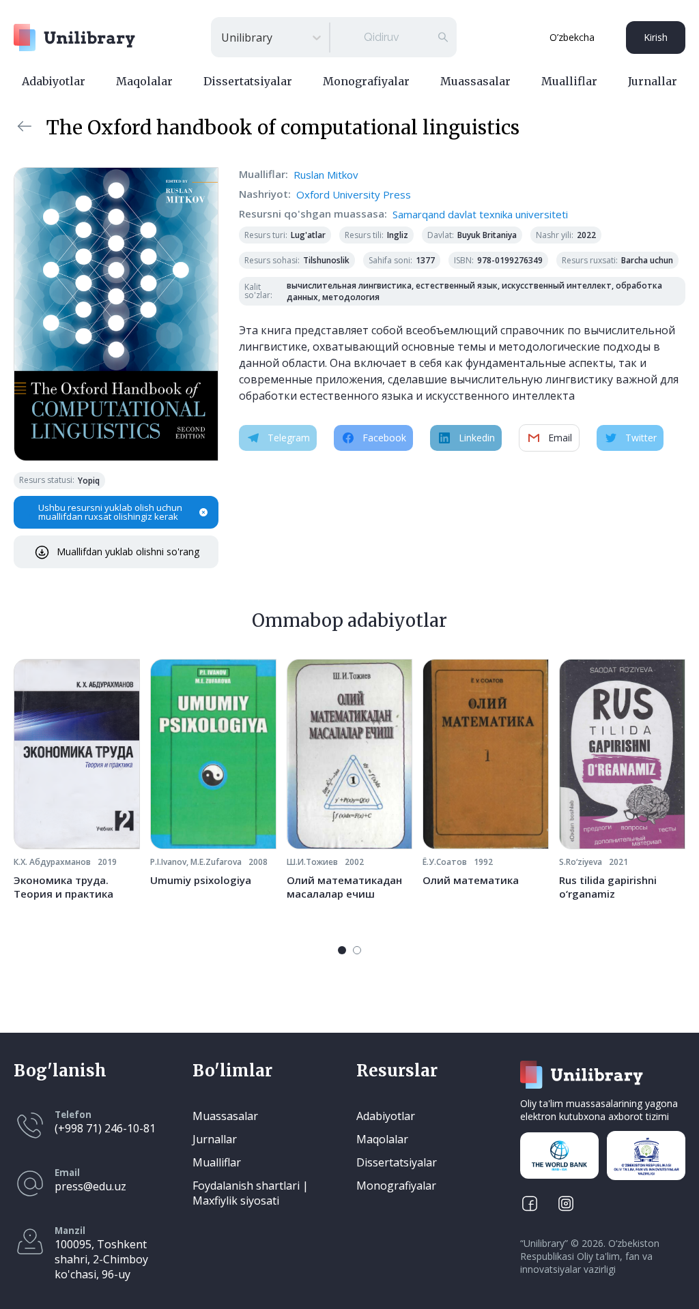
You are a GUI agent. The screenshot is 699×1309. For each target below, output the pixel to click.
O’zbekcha (572, 37)
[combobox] (222, 37)
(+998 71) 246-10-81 (105, 1128)
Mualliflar (569, 81)
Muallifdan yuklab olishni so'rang (128, 551)
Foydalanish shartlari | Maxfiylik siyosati (250, 1193)
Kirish (656, 37)
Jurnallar (652, 81)
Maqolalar (144, 81)
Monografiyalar (366, 81)
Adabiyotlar (53, 81)
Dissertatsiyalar (247, 81)
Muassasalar (475, 81)
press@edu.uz (90, 1186)
